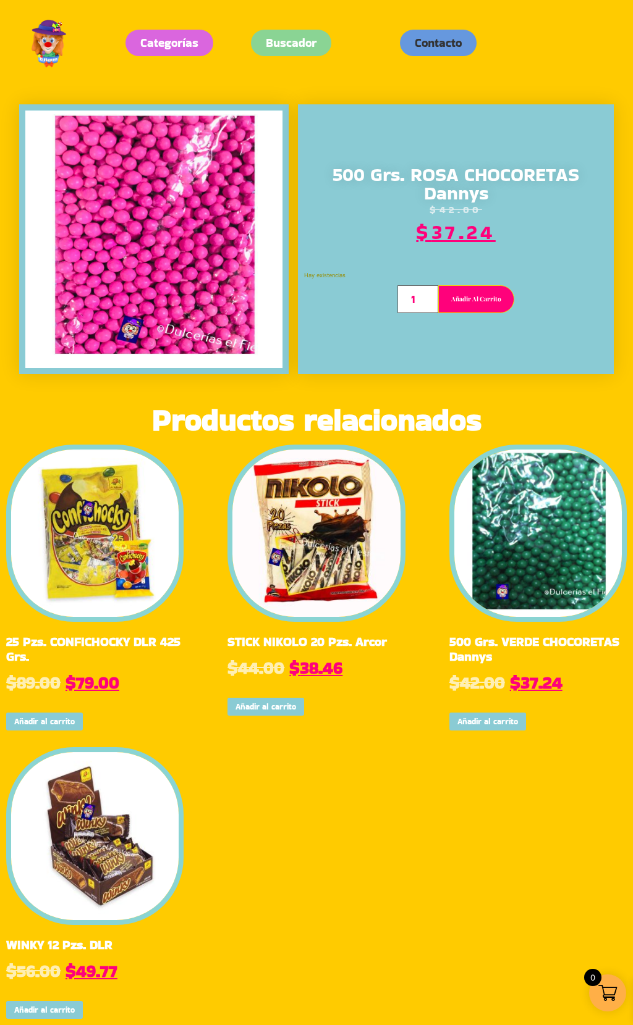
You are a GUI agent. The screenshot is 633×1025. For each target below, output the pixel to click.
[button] (438, 43)
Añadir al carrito (476, 299)
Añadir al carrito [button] (44, 721)
